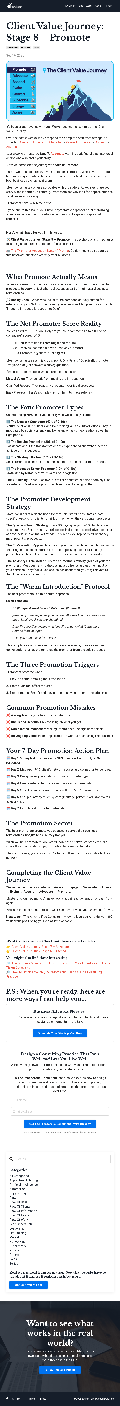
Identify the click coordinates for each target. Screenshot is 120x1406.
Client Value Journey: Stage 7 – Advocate (40, 947)
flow (12, 1198)
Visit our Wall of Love (28, 1285)
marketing (16, 1237)
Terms (32, 1399)
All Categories (19, 1176)
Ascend (100, 142)
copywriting (17, 1193)
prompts (15, 1255)
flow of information (23, 1211)
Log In (109, 6)
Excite (86, 142)
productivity (25, 47)
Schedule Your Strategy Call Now (60, 1033)
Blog (81, 6)
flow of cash (18, 1202)
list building (17, 1233)
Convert (71, 142)
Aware (24, 142)
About (89, 6)
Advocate (13, 147)
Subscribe (55, 142)
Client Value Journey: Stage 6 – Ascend (39, 951)
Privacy (42, 1399)
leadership (17, 1228)
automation (17, 1189)
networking (17, 1241)
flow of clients (19, 1206)
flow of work (18, 1220)
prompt (14, 1250)
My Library (70, 6)
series (36, 47)
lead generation (20, 1224)
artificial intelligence (23, 1184)
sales (13, 1259)
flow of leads (12, 47)
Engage (38, 142)
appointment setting (23, 1180)
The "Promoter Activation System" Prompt (40, 251)
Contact (99, 6)
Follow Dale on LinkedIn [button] (60, 1370)
